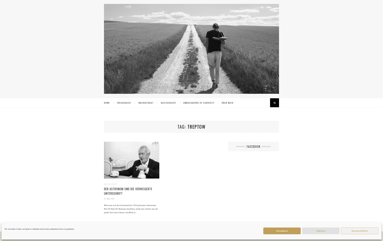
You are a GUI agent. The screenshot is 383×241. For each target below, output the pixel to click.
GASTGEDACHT (168, 102)
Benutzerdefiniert (360, 231)
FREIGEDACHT (124, 102)
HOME (107, 102)
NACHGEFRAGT (146, 102)
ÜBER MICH (227, 102)
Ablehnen (321, 231)
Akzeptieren (282, 231)
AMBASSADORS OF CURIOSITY (199, 102)
